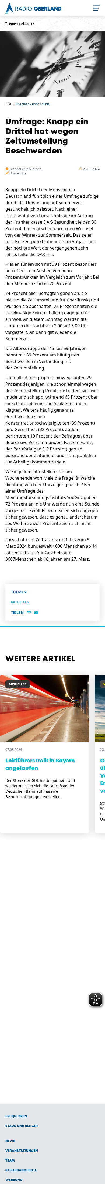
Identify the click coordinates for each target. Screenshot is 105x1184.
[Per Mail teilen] (36, 612)
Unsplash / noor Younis (32, 104)
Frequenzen (16, 1116)
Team (10, 1160)
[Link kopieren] (29, 612)
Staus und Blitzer (21, 1126)
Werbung (14, 1180)
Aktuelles (28, 23)
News (10, 1141)
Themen (11, 23)
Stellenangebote (21, 1170)
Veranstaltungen (21, 1150)
